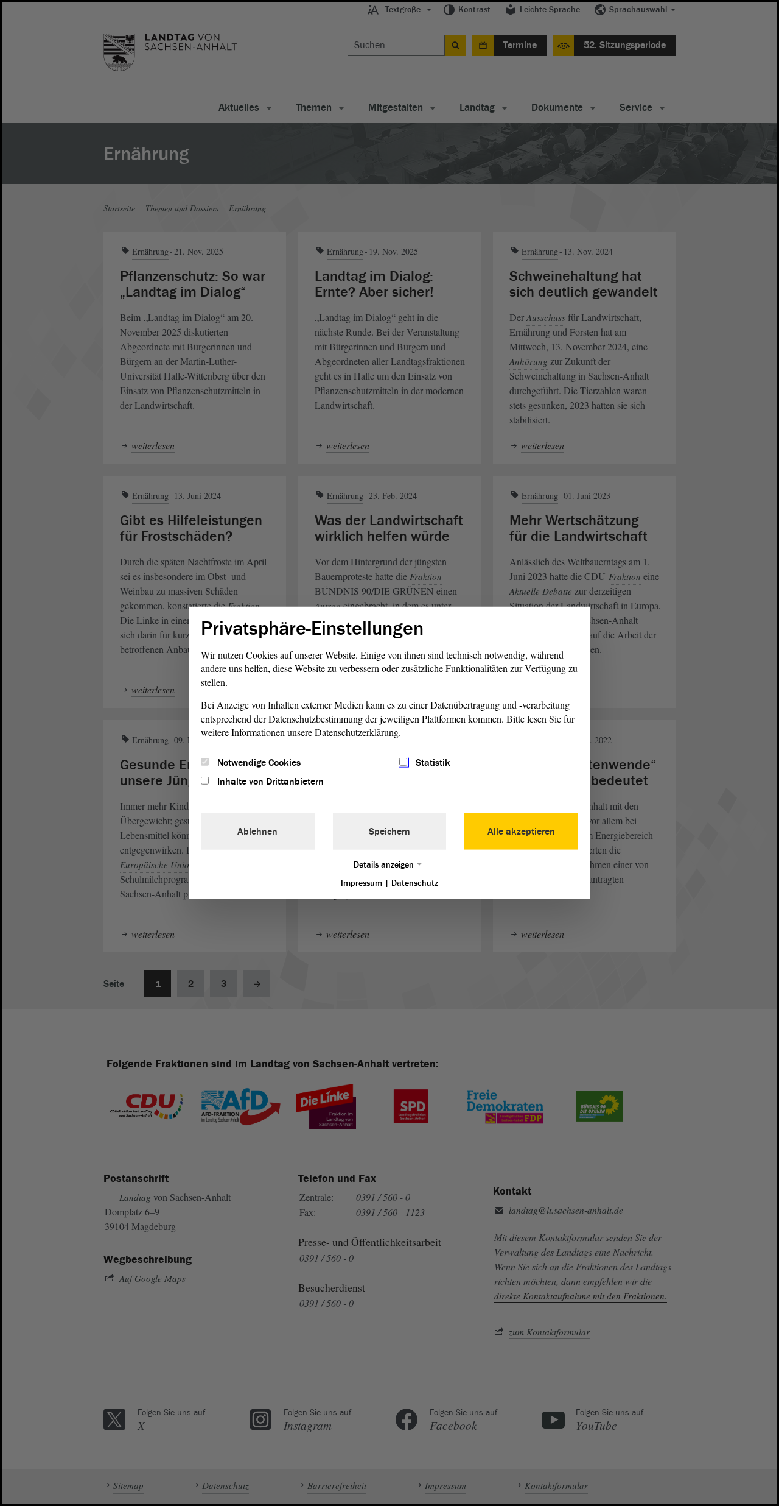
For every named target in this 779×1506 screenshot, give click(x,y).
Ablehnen (257, 831)
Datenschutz (414, 882)
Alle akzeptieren (521, 831)
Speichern (389, 831)
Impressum (361, 882)
